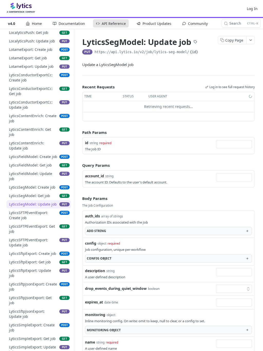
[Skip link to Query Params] (78, 165)
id (86, 142)
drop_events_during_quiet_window (116, 288)
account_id (94, 175)
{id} (194, 52)
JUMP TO (37, 40)
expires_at (94, 302)
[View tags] (195, 42)
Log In (252, 8)
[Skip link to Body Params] (78, 198)
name (90, 342)
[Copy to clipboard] (204, 52)
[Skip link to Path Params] (78, 132)
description (95, 270)
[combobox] (234, 144)
